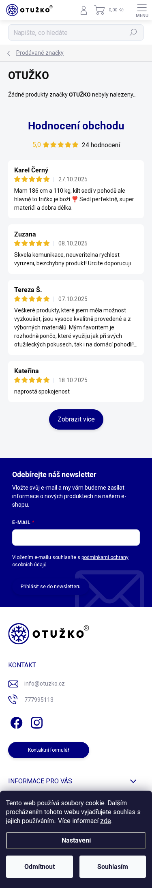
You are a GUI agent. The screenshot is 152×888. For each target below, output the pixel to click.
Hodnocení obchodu (76, 126)
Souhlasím (112, 867)
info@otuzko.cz (44, 683)
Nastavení (76, 840)
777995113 (39, 700)
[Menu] (142, 10)
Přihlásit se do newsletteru (51, 586)
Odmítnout (39, 867)
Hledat (133, 32)
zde (105, 821)
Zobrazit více (76, 419)
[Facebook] (15, 721)
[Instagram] (35, 721)
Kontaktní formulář (48, 750)
